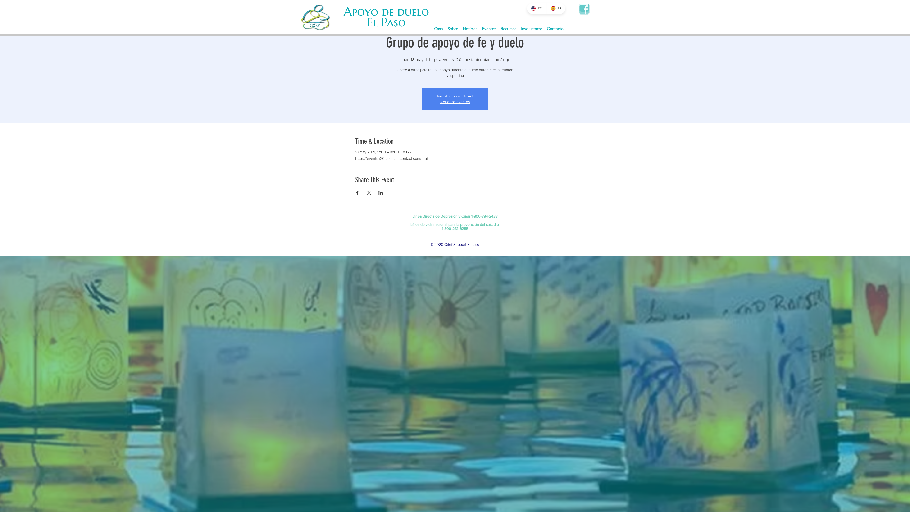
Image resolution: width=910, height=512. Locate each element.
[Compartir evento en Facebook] (357, 193)
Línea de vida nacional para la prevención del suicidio (454, 225)
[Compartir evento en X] (369, 193)
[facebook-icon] (584, 9)
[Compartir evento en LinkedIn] (380, 193)
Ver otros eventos (455, 102)
